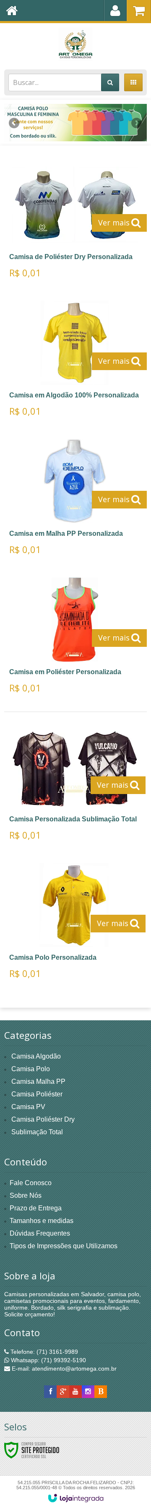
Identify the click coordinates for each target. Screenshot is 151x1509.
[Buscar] (110, 82)
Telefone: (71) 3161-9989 (43, 1351)
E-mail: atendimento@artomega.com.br (63, 1368)
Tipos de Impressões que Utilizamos (63, 1246)
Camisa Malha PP (38, 1081)
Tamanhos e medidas (41, 1220)
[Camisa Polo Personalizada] (74, 924)
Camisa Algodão (36, 1056)
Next (136, 119)
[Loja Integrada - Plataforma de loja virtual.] (76, 1498)
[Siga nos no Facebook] (50, 1391)
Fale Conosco (31, 1182)
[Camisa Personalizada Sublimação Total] (74, 785)
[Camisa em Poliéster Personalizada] (75, 638)
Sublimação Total (37, 1132)
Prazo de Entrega (36, 1208)
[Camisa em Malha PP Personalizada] (75, 500)
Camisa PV (28, 1106)
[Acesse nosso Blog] (100, 1391)
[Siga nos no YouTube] (75, 1391)
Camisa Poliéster (36, 1094)
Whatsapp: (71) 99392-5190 (47, 1360)
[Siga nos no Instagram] (88, 1391)
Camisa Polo (30, 1068)
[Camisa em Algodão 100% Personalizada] (75, 361)
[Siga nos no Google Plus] (63, 1391)
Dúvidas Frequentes (40, 1233)
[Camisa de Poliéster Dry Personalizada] (75, 223)
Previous (14, 122)
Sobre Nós (26, 1195)
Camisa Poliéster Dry (43, 1119)
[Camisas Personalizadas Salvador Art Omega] (75, 44)
